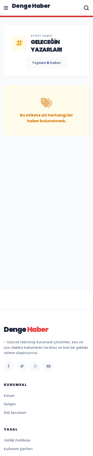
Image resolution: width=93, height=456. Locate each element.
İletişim (10, 404)
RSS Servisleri (15, 412)
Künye (9, 395)
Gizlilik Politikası (17, 440)
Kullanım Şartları (18, 448)
